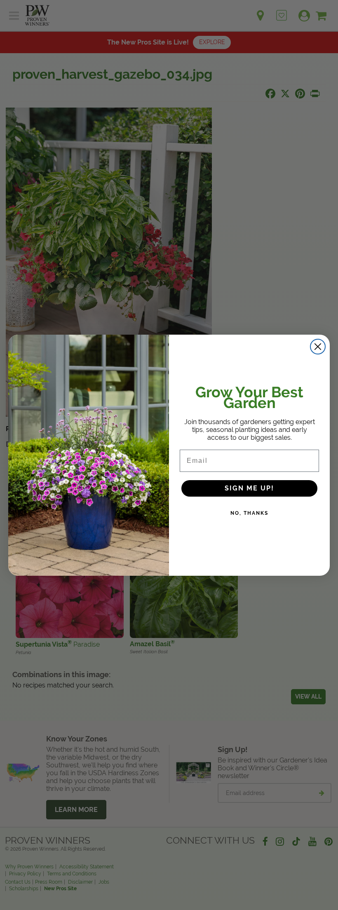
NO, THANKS (249, 513)
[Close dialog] (318, 346)
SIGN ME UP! (249, 488)
